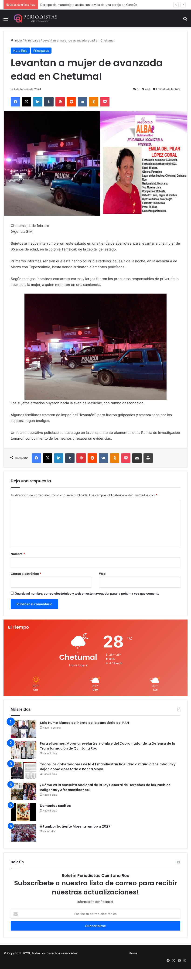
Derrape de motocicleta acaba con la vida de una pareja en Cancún (88, 5)
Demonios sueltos (55, 805)
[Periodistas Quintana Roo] (35, 18)
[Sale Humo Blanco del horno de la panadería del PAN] (23, 729)
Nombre (18, 554)
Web (102, 573)
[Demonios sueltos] (23, 812)
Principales (32, 40)
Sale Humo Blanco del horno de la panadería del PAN (84, 722)
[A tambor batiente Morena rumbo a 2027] (23, 833)
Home (133, 953)
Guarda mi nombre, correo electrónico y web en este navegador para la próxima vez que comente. (87, 593)
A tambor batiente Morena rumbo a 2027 (75, 826)
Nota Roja (20, 50)
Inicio (18, 40)
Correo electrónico (26, 573)
